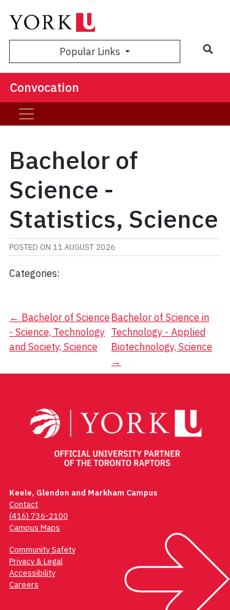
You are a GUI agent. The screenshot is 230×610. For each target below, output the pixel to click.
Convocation (44, 87)
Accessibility (32, 573)
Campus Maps (34, 527)
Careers (24, 584)
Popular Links (91, 51)
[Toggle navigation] (26, 114)
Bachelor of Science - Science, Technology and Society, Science (59, 332)
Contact (23, 504)
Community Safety (42, 549)
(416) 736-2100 (38, 516)
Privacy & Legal (36, 561)
